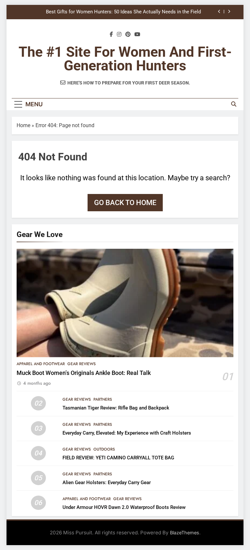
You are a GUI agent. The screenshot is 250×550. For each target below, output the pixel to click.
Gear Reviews (81, 364)
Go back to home (125, 203)
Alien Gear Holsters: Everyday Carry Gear (106, 482)
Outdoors (104, 449)
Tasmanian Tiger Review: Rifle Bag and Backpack (115, 408)
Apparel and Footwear (41, 364)
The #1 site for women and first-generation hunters (125, 59)
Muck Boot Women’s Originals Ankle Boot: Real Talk (84, 373)
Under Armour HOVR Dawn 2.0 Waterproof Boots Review (124, 507)
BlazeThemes (184, 532)
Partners (102, 399)
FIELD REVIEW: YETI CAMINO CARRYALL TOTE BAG (118, 458)
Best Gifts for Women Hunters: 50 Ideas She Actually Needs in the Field (123, 12)
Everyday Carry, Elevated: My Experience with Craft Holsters (126, 433)
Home (23, 125)
